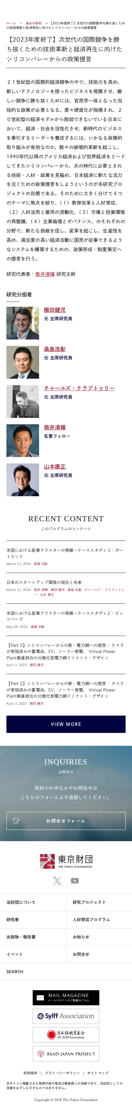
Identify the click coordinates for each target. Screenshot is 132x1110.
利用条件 (30, 1073)
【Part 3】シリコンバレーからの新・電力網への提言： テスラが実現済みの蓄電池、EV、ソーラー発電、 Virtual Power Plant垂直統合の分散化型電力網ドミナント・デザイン (66, 655)
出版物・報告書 (21, 937)
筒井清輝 (44, 274)
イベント (14, 954)
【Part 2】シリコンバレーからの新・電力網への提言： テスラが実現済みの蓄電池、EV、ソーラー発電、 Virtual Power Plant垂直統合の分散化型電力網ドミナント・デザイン (66, 690)
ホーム (11, 23)
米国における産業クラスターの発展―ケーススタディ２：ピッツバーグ (66, 620)
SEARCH (14, 972)
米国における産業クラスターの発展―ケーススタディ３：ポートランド (66, 557)
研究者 (12, 920)
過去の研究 (34, 23)
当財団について (21, 902)
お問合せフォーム (66, 821)
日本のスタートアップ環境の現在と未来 (66, 588)
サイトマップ (97, 1073)
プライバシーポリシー (62, 1073)
